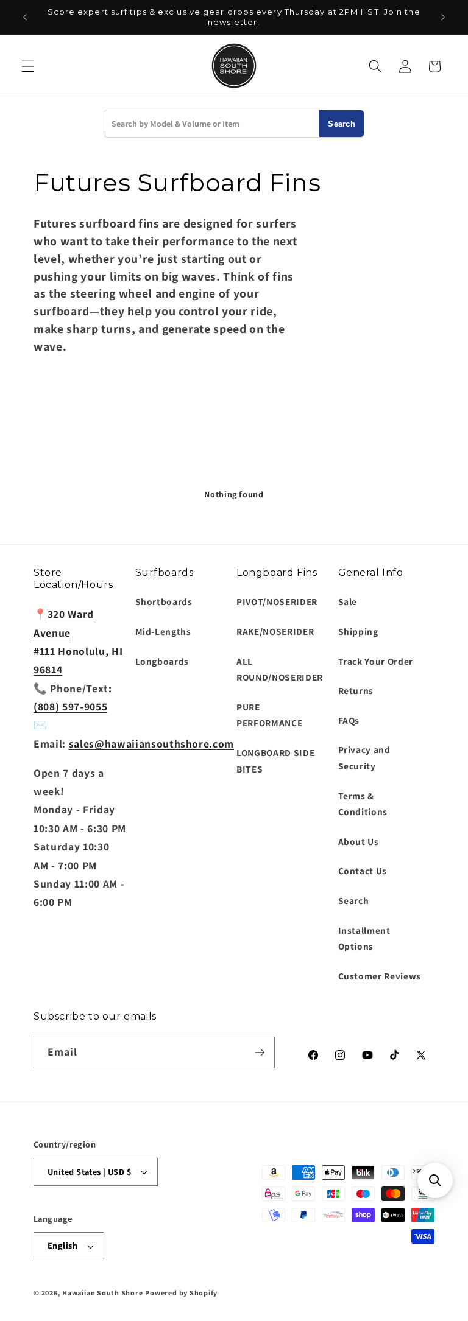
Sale (348, 601)
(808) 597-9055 (70, 706)
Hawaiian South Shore (102, 1292)
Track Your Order (376, 661)
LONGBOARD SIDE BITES (275, 760)
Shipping (358, 631)
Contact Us (363, 870)
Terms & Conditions (363, 804)
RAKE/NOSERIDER (275, 631)
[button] (28, 66)
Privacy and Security (364, 757)
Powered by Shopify (181, 1292)
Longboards (162, 661)
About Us (358, 841)
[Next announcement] (443, 17)
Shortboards (164, 601)
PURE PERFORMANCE (269, 715)
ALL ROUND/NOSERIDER (279, 669)
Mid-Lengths (163, 631)
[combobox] (211, 123)
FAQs (349, 720)
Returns (356, 690)
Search (341, 123)
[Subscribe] (259, 1052)
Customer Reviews (380, 976)
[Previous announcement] (25, 17)
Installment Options (364, 938)
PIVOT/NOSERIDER (276, 601)
